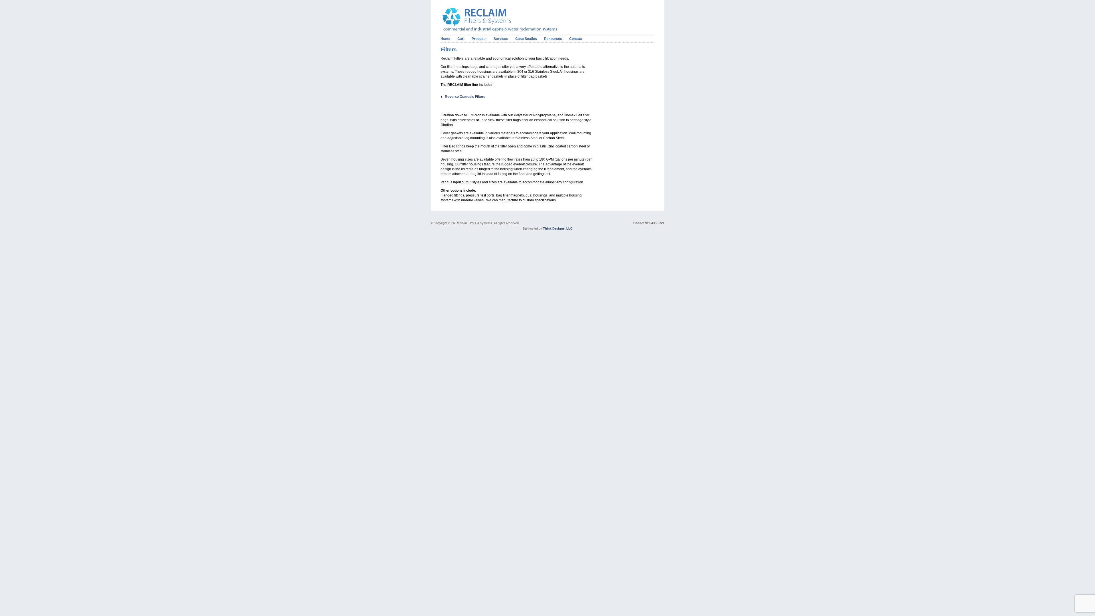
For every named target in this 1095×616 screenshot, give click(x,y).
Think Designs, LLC (558, 228)
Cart (461, 39)
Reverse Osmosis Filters (465, 97)
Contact (575, 39)
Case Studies (526, 39)
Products (479, 39)
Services (501, 39)
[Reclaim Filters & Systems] (508, 30)
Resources (553, 39)
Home (445, 39)
